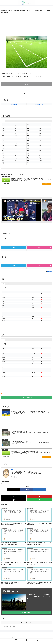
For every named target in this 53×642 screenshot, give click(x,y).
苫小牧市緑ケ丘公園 (39, 104)
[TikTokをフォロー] (16, 477)
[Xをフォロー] (11, 477)
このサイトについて (26, 636)
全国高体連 (49, 271)
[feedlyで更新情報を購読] (18, 477)
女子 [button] (7, 121)
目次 (25, 94)
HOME (9, 636)
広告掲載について (43, 636)
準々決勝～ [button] (17, 283)
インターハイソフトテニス (7, 483)
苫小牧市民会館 (14, 104)
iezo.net (13, 469)
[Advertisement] (26, 24)
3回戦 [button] (12, 283)
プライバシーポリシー (13, 637)
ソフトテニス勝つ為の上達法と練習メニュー (26, 398)
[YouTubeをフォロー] (14, 477)
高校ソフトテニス (5, 481)
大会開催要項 (26, 84)
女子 (39, 247)
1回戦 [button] (3, 283)
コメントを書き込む (26, 622)
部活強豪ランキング (26, 612)
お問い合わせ (39, 637)
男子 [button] (3, 121)
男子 (14, 247)
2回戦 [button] (7, 283)
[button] (49, 353)
